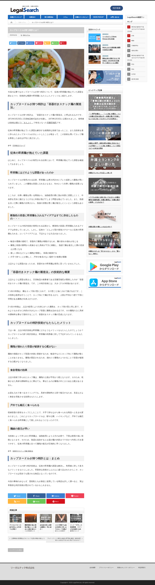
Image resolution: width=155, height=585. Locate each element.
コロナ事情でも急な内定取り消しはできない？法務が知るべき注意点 (61, 528)
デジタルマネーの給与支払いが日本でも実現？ (15, 527)
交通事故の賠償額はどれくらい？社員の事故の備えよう (28, 538)
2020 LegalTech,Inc (75, 582)
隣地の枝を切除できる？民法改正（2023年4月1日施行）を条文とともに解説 (111, 61)
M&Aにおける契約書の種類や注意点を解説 (111, 49)
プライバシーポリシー (106, 567)
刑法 (133, 69)
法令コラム (26, 35)
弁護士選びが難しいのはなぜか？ (100, 227)
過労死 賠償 (135, 79)
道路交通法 (135, 50)
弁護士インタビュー (81, 17)
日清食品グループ (19, 145)
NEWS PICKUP (98, 17)
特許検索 (116, 8)
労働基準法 (135, 45)
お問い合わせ (115, 17)
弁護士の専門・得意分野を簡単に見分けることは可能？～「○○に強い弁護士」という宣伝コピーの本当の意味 (104, 145)
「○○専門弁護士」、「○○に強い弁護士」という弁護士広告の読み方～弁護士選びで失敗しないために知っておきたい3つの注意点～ (105, 116)
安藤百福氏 (52, 123)
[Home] (11, 22)
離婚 (133, 40)
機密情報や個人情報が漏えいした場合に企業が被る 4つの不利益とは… (30, 528)
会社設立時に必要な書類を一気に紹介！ (45, 527)
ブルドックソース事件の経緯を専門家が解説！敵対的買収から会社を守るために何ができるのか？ (64, 539)
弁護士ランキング (16, 17)
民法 (133, 64)
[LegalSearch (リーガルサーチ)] (24, 13)
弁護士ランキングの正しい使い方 (100, 173)
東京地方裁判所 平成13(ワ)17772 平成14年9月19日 (136, 58)
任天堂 (134, 74)
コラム (65, 17)
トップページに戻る (16, 550)
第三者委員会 (49, 17)
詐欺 (133, 35)
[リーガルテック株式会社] (22, 568)
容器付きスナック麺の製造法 (23, 451)
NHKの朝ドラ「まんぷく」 (21, 123)
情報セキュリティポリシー (126, 567)
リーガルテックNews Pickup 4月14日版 (109, 38)
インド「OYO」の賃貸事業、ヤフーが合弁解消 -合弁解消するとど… (76, 528)
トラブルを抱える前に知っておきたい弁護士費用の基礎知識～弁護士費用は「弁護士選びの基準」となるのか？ (104, 199)
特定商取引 (142, 567)
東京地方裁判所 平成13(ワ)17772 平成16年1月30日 (136, 29)
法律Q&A (32, 17)
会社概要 (92, 567)
